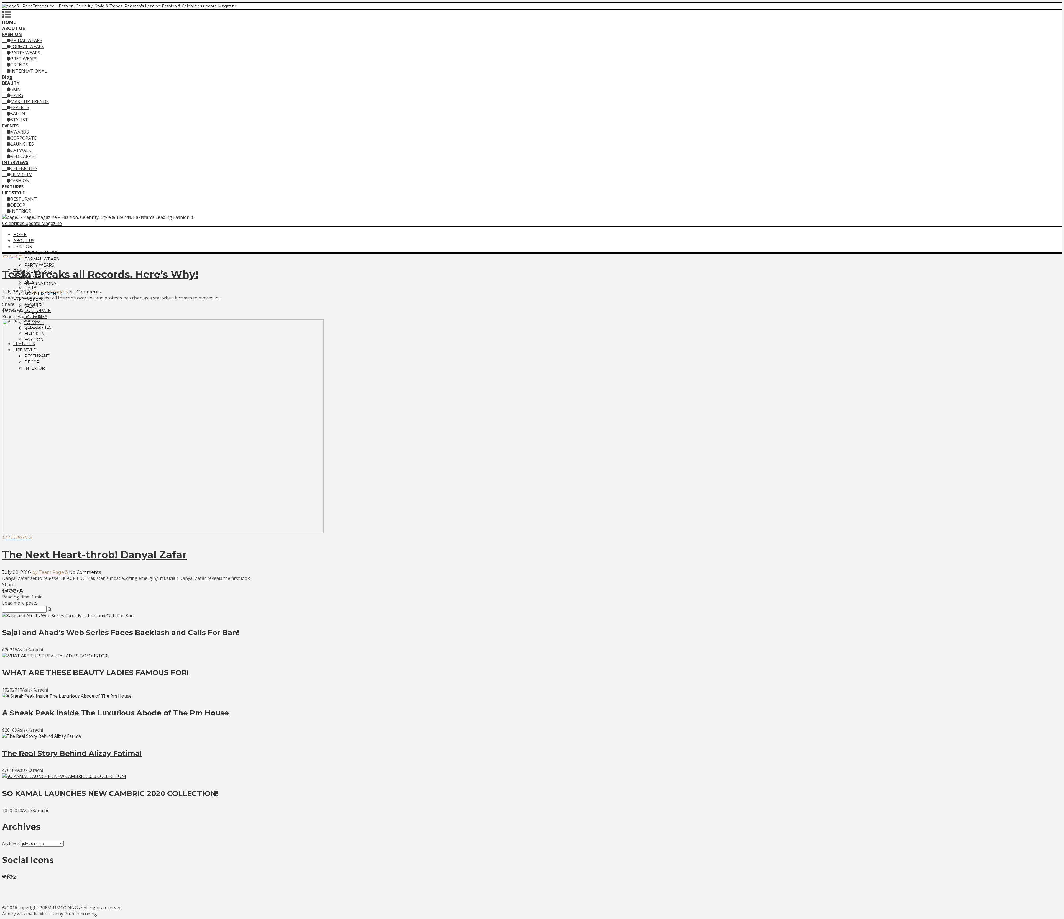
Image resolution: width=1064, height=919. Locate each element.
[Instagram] (15, 877)
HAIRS (17, 95)
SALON (18, 114)
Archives (11, 843)
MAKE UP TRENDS (30, 101)
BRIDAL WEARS (26, 40)
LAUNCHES (22, 144)
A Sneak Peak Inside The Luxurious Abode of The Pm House (115, 712)
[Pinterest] (11, 877)
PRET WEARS (24, 59)
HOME (20, 234)
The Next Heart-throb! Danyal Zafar (94, 555)
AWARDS (20, 132)
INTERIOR (21, 211)
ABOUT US (23, 240)
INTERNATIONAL (29, 71)
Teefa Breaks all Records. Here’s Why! (100, 274)
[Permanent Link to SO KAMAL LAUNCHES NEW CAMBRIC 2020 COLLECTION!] (64, 776)
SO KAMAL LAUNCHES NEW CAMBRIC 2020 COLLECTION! (110, 793)
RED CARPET (24, 156)
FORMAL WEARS (27, 46)
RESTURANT (24, 199)
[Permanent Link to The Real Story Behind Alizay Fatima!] (42, 736)
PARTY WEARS (25, 53)
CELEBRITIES (24, 168)
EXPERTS (20, 107)
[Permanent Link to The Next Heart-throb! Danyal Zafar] (163, 531)
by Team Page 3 (50, 292)
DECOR (18, 205)
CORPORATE (24, 138)
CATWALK (21, 150)
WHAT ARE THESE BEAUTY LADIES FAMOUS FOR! (95, 672)
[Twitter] (4, 877)
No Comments (85, 292)
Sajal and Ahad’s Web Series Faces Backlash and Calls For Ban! (120, 632)
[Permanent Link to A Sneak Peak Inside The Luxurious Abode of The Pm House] (67, 696)
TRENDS (19, 65)
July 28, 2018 (16, 292)
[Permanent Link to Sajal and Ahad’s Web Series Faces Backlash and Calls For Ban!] (68, 616)
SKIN (16, 89)
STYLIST (19, 120)
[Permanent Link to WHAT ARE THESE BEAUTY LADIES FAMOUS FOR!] (55, 656)
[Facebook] (7, 877)
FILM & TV (21, 174)
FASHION (20, 181)
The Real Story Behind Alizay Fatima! (72, 753)
